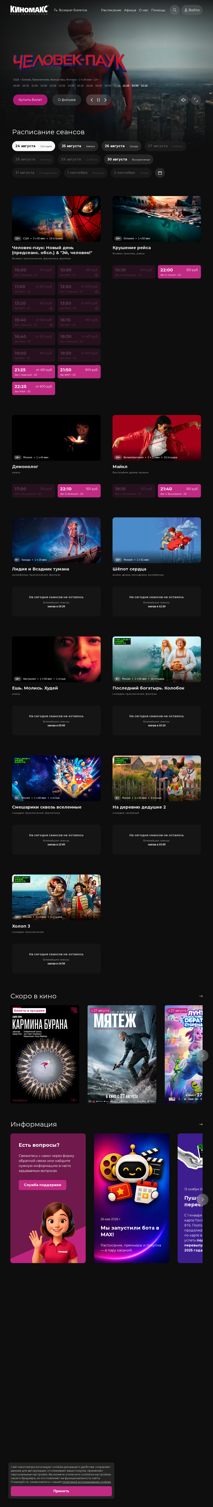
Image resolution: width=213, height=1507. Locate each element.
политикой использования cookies (86, 1481)
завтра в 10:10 (157, 725)
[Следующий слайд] (105, 100)
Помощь (158, 10)
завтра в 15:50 (157, 844)
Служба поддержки (42, 1185)
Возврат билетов (73, 10)
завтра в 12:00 (56, 844)
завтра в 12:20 (157, 606)
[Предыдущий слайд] (92, 100)
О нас (143, 10)
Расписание (111, 10)
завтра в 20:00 (56, 725)
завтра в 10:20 (56, 606)
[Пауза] (98, 100)
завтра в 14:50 (56, 963)
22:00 (25, 85)
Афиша (130, 10)
